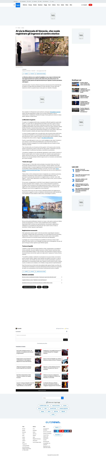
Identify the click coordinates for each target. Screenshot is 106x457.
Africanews (35, 440)
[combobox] (57, 1)
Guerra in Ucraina (56, 405)
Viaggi (45, 4)
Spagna (42, 411)
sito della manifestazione (47, 137)
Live (90, 4)
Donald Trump (53, 408)
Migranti (63, 411)
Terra (58, 4)
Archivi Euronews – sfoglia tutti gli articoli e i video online (26, 448)
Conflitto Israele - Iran (44, 405)
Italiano (16, 1)
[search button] (51, 1)
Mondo (35, 4)
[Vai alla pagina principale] (18, 5)
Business (40, 4)
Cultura (54, 4)
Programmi (24, 443)
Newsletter (57, 434)
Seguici (34, 435)
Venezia (45, 287)
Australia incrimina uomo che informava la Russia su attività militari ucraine (37, 282)
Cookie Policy (46, 435)
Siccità (53, 414)
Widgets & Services (37, 438)
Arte (39, 287)
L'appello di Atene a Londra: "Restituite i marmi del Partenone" (34, 279)
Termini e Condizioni (47, 433)
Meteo (34, 432)
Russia (39, 408)
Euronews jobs (46, 441)
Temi (23, 426)
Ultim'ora (25, 4)
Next (49, 4)
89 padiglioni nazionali (55, 112)
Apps (34, 437)
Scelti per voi (76, 80)
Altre (44, 426)
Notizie (19, 27)
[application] (42, 51)
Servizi (34, 426)
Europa (30, 4)
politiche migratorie (64, 408)
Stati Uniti (56, 411)
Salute (62, 4)
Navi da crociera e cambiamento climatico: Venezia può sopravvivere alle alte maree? (39, 277)
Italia (46, 408)
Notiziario (35, 430)
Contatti (44, 439)
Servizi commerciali (47, 431)
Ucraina (64, 405)
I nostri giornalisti (25, 445)
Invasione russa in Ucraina (29, 287)
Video (66, 4)
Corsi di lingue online (37, 442)
